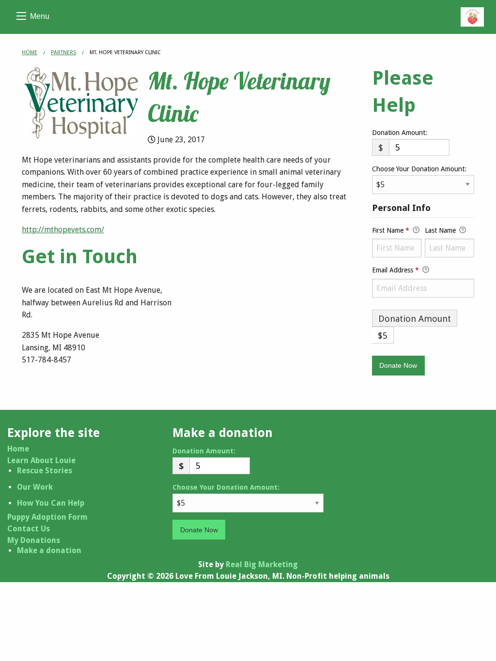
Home (29, 52)
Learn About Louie (41, 461)
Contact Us (28, 529)
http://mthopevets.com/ (63, 229)
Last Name (441, 230)
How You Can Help (50, 503)
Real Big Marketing (262, 564)
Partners (63, 52)
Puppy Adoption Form (47, 517)
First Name (390, 230)
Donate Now (199, 530)
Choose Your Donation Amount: (419, 169)
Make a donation (49, 550)
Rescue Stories (44, 470)
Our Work (35, 487)
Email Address (395, 270)
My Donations (33, 540)
